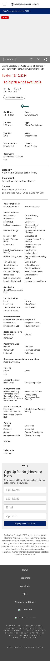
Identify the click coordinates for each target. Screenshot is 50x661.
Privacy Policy (33, 626)
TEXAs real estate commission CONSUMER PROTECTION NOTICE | (25, 633)
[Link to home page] (25, 4)
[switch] (31, 59)
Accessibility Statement (21, 628)
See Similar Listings (14, 97)
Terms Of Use (14, 626)
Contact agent (9, 59)
